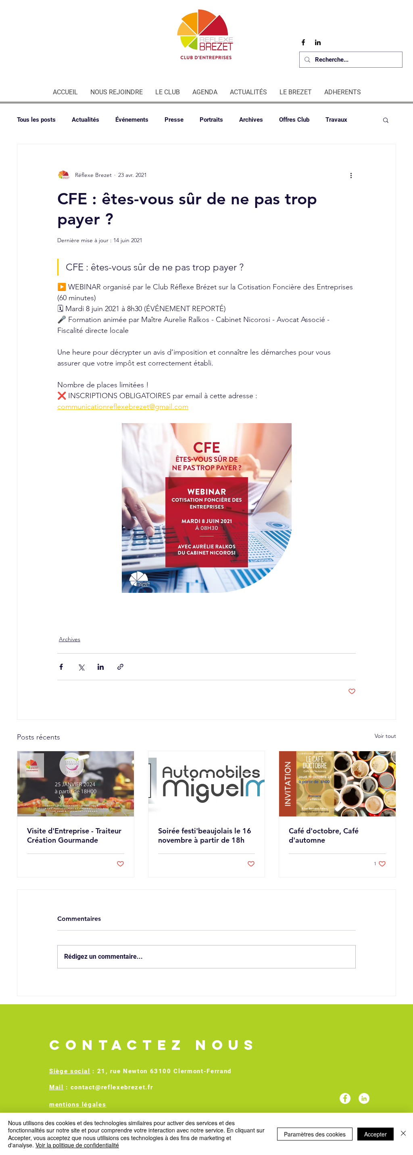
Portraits (211, 119)
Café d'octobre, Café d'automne (324, 835)
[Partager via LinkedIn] (100, 667)
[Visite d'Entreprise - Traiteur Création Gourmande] (75, 783)
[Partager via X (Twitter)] (81, 667)
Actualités (85, 119)
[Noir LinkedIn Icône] (318, 42)
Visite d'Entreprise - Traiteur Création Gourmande (74, 835)
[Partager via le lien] (120, 667)
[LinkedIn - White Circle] (364, 1098)
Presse (174, 119)
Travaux (336, 119)
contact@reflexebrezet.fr (112, 1087)
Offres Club (294, 119)
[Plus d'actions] (351, 175)
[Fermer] (403, 1134)
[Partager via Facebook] (61, 667)
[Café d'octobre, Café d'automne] (337, 783)
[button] (386, 119)
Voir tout (385, 736)
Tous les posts (36, 119)
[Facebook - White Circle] (345, 1098)
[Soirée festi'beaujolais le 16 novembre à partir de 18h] (206, 783)
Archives (251, 119)
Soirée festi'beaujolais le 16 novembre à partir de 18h (204, 835)
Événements (131, 119)
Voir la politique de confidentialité (77, 1145)
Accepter (375, 1134)
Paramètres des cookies (315, 1134)
